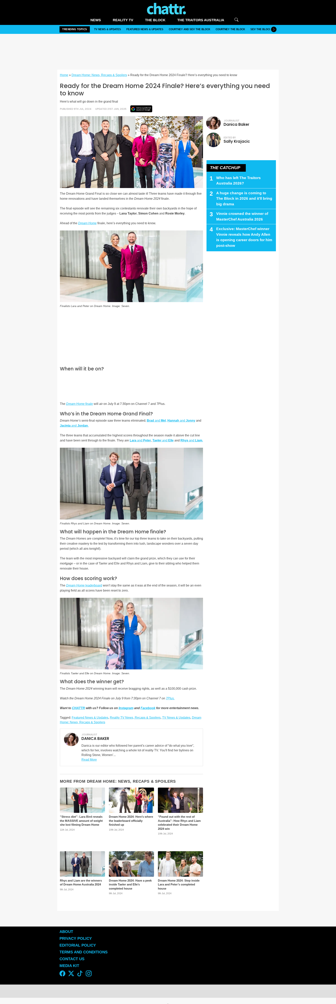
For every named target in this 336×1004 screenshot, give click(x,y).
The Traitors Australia (200, 20)
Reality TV (123, 20)
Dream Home (87, 223)
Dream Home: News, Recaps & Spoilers (99, 75)
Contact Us (72, 959)
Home (64, 75)
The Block (155, 20)
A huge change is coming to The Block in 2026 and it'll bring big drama (244, 198)
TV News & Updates (107, 29)
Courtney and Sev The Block (189, 29)
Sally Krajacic (237, 141)
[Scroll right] (273, 29)
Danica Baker (236, 124)
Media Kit (69, 966)
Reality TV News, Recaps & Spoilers (135, 717)
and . (74, 425)
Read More (89, 759)
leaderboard (84, 585)
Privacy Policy (76, 938)
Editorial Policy (78, 945)
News (95, 20)
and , (157, 420)
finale (79, 403)
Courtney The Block (230, 29)
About (66, 931)
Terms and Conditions (84, 952)
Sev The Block (260, 29)
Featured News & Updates (144, 29)
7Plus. (170, 698)
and (181, 420)
